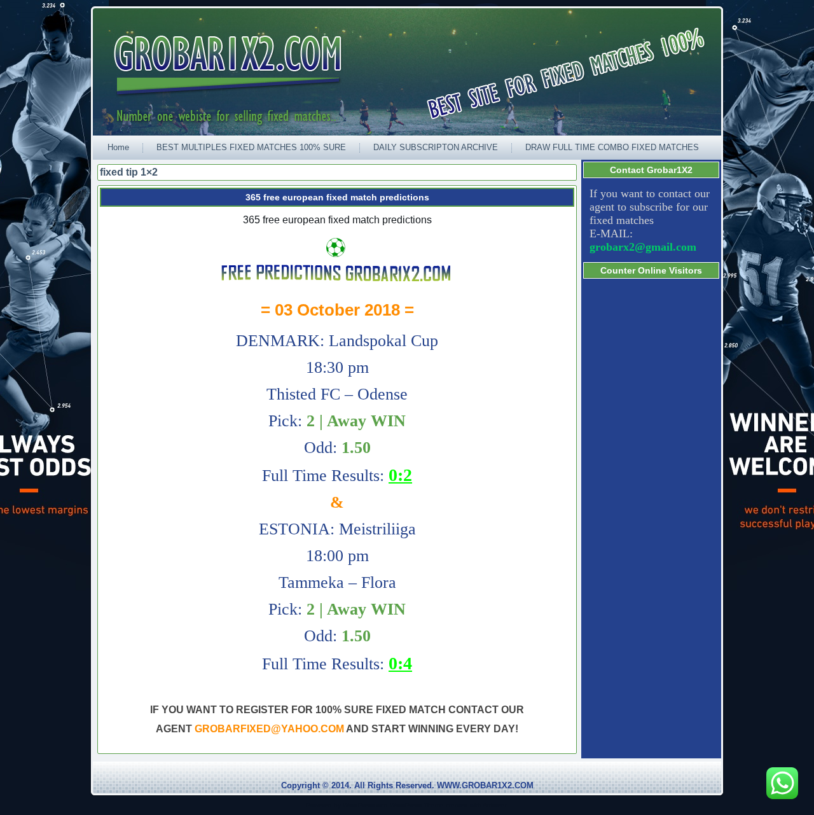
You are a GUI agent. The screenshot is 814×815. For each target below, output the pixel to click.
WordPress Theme (417, 805)
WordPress (359, 805)
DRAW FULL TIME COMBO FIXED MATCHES (612, 147)
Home (118, 147)
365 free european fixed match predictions (337, 197)
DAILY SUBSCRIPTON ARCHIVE (435, 147)
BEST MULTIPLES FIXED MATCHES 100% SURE (251, 147)
